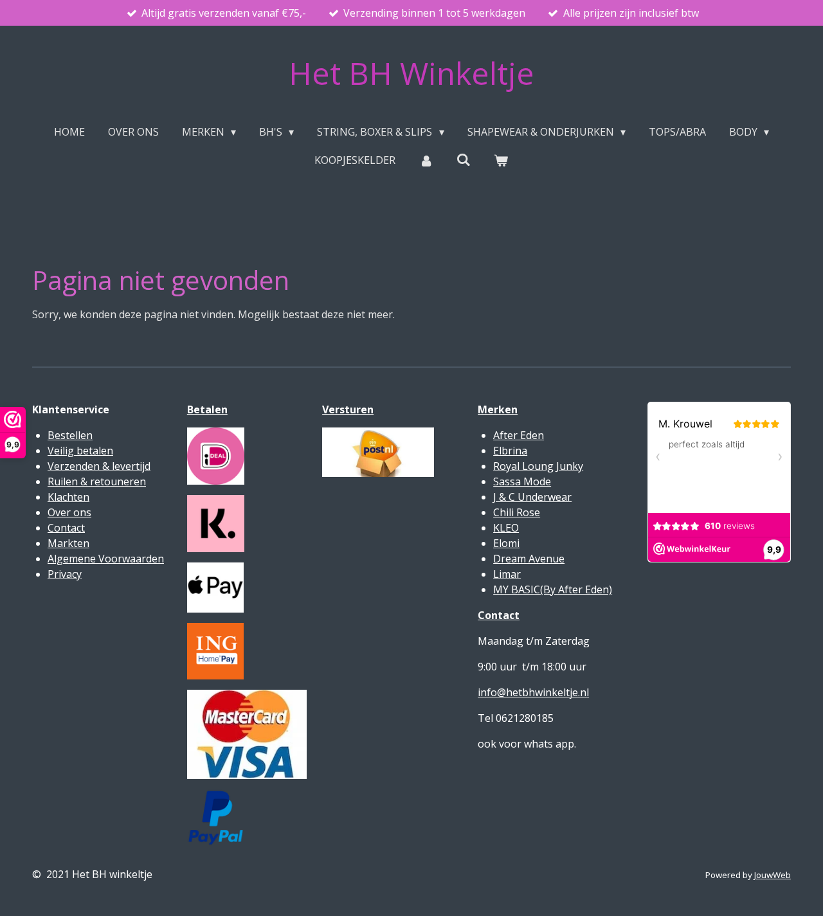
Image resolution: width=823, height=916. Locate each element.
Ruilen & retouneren (97, 481)
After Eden (518, 435)
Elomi (506, 543)
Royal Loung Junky (538, 466)
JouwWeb (772, 875)
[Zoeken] (463, 159)
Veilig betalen (80, 451)
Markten (68, 543)
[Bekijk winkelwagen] (500, 160)
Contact (66, 528)
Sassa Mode (522, 481)
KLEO (506, 528)
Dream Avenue (529, 559)
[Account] (425, 160)
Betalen (207, 409)
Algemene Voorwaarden (106, 559)
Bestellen (70, 435)
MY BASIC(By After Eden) (552, 589)
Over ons (69, 512)
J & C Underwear (532, 497)
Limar (507, 574)
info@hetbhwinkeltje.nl (533, 692)
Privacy (65, 574)
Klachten (68, 497)
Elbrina (510, 451)
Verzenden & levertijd (99, 466)
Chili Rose (516, 512)
